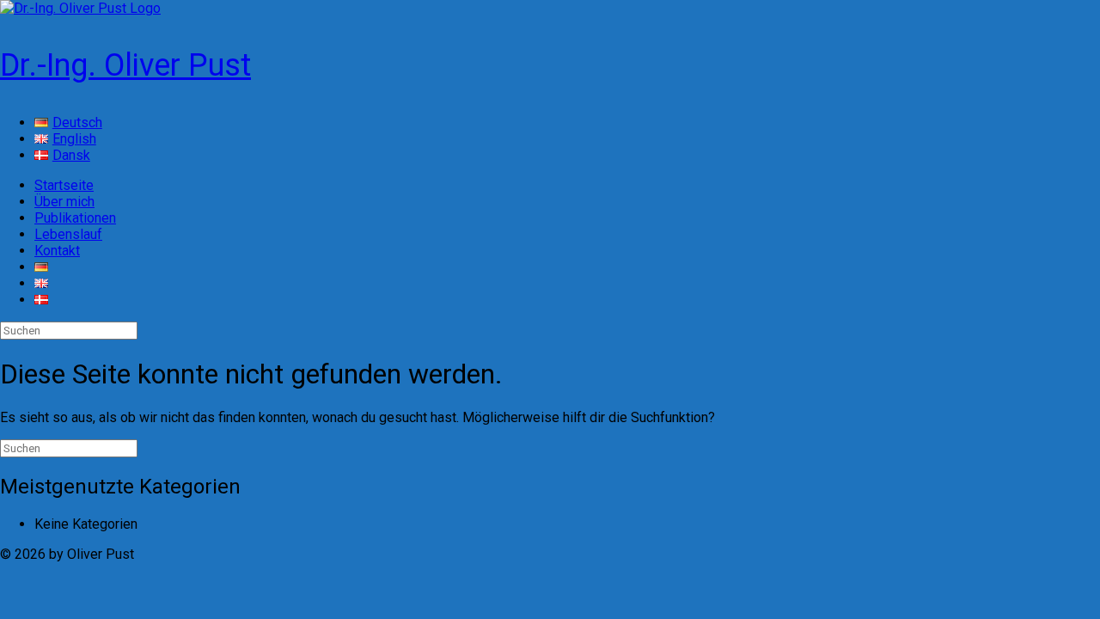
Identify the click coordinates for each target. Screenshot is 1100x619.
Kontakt (57, 250)
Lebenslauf (68, 234)
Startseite (64, 185)
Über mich (64, 201)
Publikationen (75, 218)
